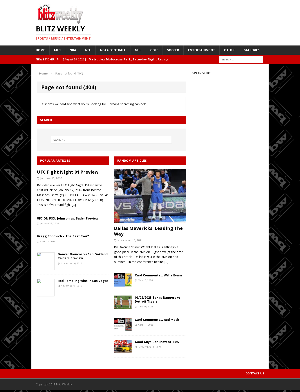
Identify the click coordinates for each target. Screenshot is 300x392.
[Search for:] (241, 59)
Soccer (173, 50)
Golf (154, 50)
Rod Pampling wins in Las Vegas (83, 281)
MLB (57, 50)
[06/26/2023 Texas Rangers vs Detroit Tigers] (123, 306)
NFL (88, 50)
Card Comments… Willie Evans (159, 275)
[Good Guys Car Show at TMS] (123, 350)
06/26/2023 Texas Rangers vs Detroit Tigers (158, 299)
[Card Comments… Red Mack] (123, 328)
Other (229, 50)
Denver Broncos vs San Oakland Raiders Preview (83, 256)
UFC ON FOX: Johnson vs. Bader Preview (67, 218)
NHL (138, 50)
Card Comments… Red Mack (157, 320)
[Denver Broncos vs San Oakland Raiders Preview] (45, 267)
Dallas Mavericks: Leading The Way (148, 231)
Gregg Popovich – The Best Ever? (63, 236)
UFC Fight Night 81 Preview (67, 172)
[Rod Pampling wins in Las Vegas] (45, 294)
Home (40, 50)
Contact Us (255, 373)
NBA (73, 50)
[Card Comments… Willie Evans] (123, 284)
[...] (74, 205)
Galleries (252, 50)
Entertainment (201, 50)
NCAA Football (113, 50)
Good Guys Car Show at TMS (157, 342)
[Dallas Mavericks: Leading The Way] (150, 220)
